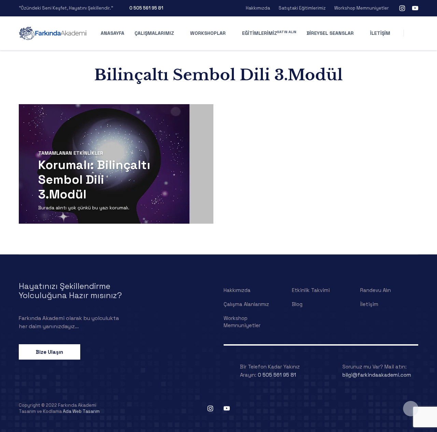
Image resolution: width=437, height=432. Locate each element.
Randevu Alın (375, 290)
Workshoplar (208, 33)
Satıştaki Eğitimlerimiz (302, 8)
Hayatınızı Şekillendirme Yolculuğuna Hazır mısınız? (70, 291)
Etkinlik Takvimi (311, 290)
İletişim (380, 33)
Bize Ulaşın (49, 352)
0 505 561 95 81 (146, 8)
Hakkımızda (258, 8)
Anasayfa (112, 33)
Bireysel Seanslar (330, 33)
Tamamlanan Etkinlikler (70, 153)
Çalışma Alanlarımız (246, 304)
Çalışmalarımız (154, 33)
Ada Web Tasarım (81, 411)
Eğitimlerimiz (269, 33)
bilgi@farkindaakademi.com (376, 375)
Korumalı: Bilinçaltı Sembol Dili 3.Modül (94, 179)
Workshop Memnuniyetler (361, 8)
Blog (297, 304)
